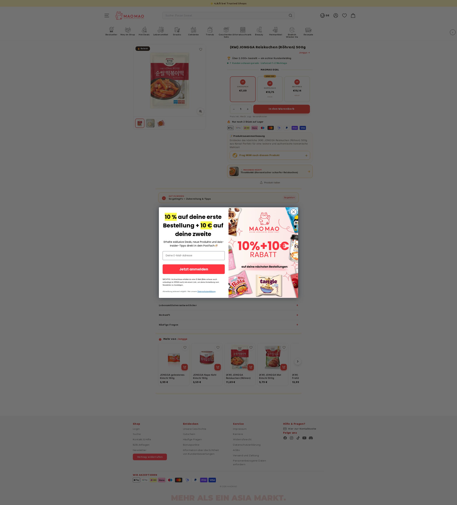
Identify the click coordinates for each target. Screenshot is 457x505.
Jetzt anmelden (193, 269)
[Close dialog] (293, 212)
